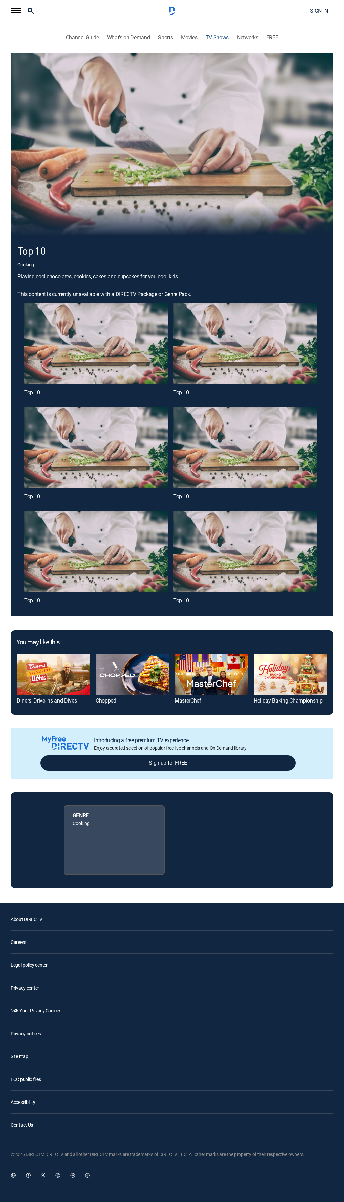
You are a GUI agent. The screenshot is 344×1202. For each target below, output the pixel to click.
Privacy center (25, 988)
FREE (272, 37)
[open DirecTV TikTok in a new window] (87, 1175)
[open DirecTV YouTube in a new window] (72, 1175)
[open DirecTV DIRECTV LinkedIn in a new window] (13, 1175)
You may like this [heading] (38, 642)
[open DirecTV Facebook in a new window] (28, 1175)
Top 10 (32, 392)
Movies (189, 37)
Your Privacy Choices (40, 1010)
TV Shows (217, 37)
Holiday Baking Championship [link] (288, 700)
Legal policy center (29, 965)
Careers (18, 942)
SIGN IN (319, 10)
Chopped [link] (106, 700)
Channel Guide (82, 37)
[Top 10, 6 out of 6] (245, 551)
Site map (19, 1056)
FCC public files (26, 1079)
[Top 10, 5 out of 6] (96, 551)
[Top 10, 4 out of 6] (245, 447)
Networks (247, 37)
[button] (16, 10)
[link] (53, 674)
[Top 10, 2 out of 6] (245, 343)
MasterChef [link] (188, 700)
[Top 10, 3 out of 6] (96, 447)
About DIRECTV (26, 919)
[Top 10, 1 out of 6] (96, 343)
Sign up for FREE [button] (168, 762)
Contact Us (22, 1125)
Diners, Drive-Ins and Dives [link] (47, 700)
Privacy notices (26, 1033)
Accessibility (23, 1102)
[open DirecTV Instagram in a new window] (57, 1175)
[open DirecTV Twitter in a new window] (43, 1175)
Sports (165, 37)
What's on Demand (128, 37)
